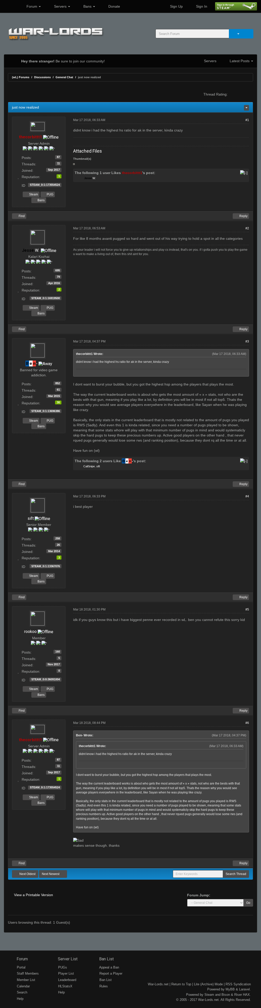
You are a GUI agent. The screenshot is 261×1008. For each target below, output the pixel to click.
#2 (247, 228)
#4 (247, 496)
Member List (25, 980)
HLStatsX (64, 986)
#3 (247, 341)
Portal (20, 967)
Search (21, 992)
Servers (60, 6)
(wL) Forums (20, 77)
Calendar (23, 986)
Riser (238, 995)
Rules (103, 986)
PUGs (62, 967)
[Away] (45, 363)
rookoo (30, 631)
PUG (49, 194)
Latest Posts (240, 61)
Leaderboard (66, 980)
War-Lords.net (158, 984)
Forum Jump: (198, 895)
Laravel (244, 989)
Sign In (201, 6)
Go (248, 903)
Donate (113, 6)
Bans (87, 6)
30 (58, 402)
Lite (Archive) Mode (208, 984)
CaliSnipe (89, 466)
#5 (247, 609)
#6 (247, 723)
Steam (33, 194)
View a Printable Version (33, 895)
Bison (225, 995)
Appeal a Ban (108, 967)
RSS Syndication (238, 984)
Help (19, 999)
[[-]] (243, 172)
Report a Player (110, 973)
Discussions (42, 77)
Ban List (106, 959)
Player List (65, 973)
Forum (31, 6)
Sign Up (176, 6)
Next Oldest (27, 874)
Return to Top (181, 984)
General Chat (64, 77)
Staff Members (27, 973)
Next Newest (51, 874)
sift (98, 466)
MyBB (230, 989)
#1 (247, 120)
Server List (67, 959)
